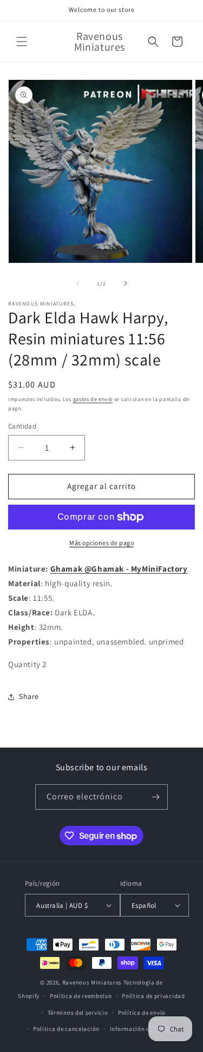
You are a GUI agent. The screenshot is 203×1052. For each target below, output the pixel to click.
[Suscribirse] (155, 797)
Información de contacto (145, 1029)
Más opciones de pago (101, 543)
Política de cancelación (66, 1029)
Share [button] (29, 696)
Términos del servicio (78, 1012)
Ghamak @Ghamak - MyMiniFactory (119, 569)
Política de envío (142, 1012)
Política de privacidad (153, 996)
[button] (22, 41)
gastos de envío (93, 399)
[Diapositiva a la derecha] (125, 283)
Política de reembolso (81, 996)
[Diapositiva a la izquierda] (78, 283)
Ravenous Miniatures (92, 982)
